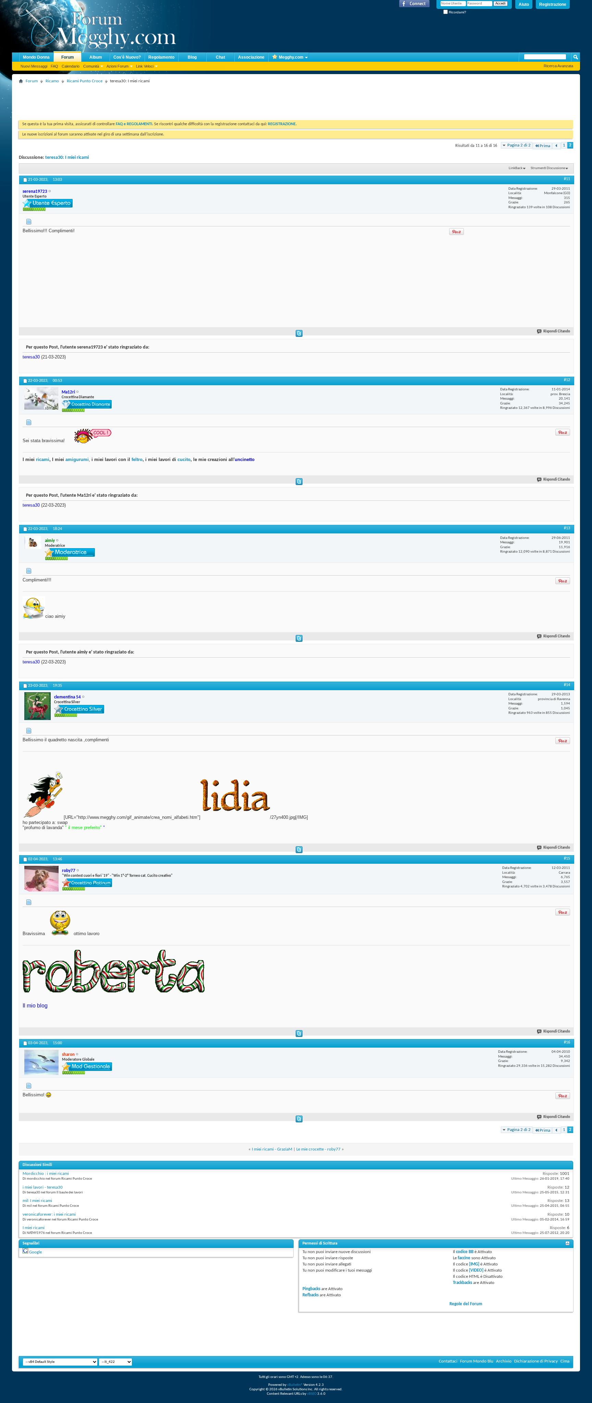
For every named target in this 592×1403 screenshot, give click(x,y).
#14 (567, 685)
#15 (567, 859)
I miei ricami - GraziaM (272, 1149)
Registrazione (552, 4)
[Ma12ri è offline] (41, 398)
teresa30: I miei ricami (67, 157)
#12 (567, 380)
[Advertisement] (143, 101)
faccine (464, 1258)
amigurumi (77, 459)
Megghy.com (291, 57)
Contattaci (448, 1361)
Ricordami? (457, 12)
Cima (564, 1361)
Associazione (251, 57)
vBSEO (312, 1394)
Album (95, 57)
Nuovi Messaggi (34, 66)
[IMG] (474, 1264)
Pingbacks (311, 1289)
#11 (567, 179)
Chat (220, 57)
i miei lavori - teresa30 (43, 1187)
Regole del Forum (465, 1304)
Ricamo (52, 81)
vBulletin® (295, 1385)
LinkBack (515, 168)
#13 (567, 528)
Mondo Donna (36, 57)
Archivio (503, 1361)
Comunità (91, 66)
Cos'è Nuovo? (127, 57)
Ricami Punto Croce (84, 81)
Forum (67, 57)
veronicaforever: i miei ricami (49, 1214)
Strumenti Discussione (548, 168)
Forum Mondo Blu (476, 1361)
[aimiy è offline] (32, 542)
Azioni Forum (117, 66)
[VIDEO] (476, 1270)
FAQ (54, 66)
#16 (567, 1042)
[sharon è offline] (41, 1062)
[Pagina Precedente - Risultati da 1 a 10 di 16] (556, 146)
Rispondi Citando (556, 331)
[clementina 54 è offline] (37, 706)
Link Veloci (144, 66)
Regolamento (161, 57)
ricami (42, 459)
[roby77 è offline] (41, 879)
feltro (136, 459)
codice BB (464, 1252)
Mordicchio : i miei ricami (46, 1173)
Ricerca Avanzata (558, 66)
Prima (545, 146)
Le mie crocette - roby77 (318, 1149)
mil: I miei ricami (37, 1201)
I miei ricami (34, 1228)
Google (35, 1252)
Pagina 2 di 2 (519, 145)
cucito (183, 459)
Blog (192, 57)
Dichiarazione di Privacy (536, 1361)
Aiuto (524, 4)
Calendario (70, 66)
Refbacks (311, 1295)
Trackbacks (462, 1283)
